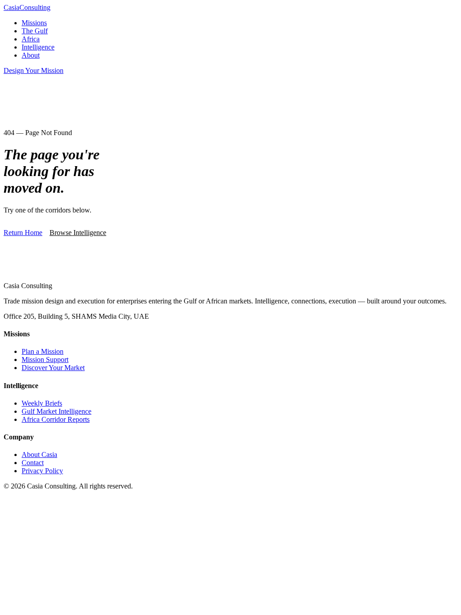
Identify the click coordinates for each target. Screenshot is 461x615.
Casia (27, 7)
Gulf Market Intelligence (56, 411)
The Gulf (35, 31)
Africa (31, 39)
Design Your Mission (33, 70)
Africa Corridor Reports (56, 419)
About (31, 55)
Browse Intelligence (78, 232)
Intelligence (38, 47)
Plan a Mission (42, 351)
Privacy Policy (42, 471)
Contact (33, 462)
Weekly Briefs (42, 403)
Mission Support (45, 359)
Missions (34, 23)
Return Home (23, 232)
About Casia (39, 454)
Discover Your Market (53, 367)
